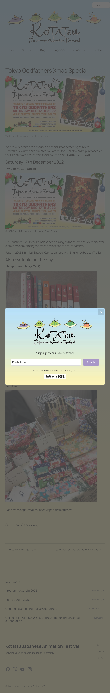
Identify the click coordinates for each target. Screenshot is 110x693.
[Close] (101, 312)
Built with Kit (55, 376)
